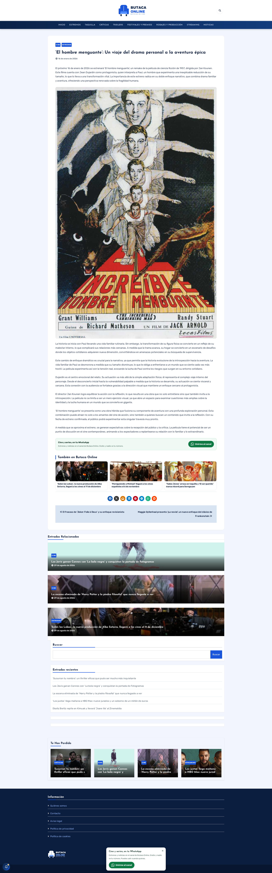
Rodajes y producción (169, 25)
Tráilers (118, 25)
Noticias (208, 25)
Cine (58, 45)
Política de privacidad (62, 828)
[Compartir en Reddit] (154, 498)
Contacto (55, 813)
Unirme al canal (203, 444)
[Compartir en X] (116, 498)
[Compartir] (160, 498)
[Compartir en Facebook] (110, 498)
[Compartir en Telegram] (141, 498)
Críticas (104, 25)
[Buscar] (220, 10)
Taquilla (90, 25)
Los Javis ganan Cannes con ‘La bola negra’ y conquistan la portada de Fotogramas (102, 562)
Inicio (61, 25)
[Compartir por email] (122, 498)
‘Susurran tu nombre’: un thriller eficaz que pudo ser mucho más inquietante (94, 678)
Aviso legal (56, 821)
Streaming (193, 25)
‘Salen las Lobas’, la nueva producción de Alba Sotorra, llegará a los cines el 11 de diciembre (107, 627)
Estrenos (75, 25)
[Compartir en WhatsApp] (148, 498)
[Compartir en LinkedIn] (129, 498)
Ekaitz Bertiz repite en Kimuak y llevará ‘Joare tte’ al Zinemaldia (87, 708)
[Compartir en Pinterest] (135, 498)
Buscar (58, 644)
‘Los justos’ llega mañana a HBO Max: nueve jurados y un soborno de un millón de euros (100, 701)
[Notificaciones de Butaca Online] (6, 866)
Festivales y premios (139, 25)
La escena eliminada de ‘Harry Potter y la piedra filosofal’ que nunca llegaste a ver (102, 594)
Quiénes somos (58, 805)
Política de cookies (60, 836)
